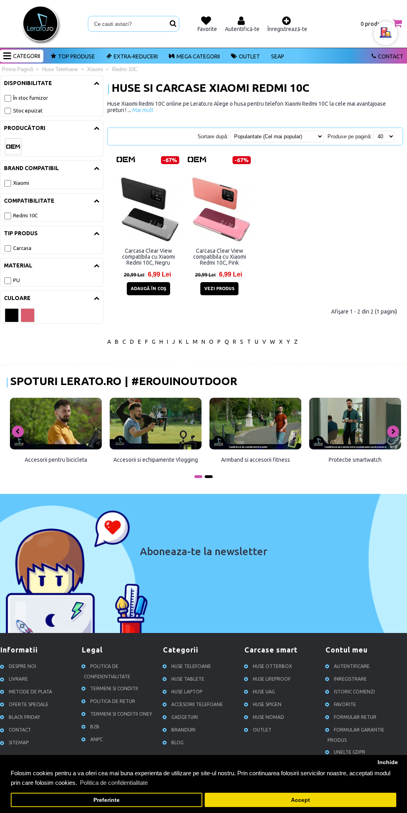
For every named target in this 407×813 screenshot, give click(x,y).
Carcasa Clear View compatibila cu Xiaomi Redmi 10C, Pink (219, 257)
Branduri (183, 729)
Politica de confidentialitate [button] (114, 782)
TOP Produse (76, 56)
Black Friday (24, 717)
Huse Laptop (186, 691)
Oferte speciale (28, 704)
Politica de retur (112, 701)
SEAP (277, 56)
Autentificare (352, 666)
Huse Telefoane (191, 666)
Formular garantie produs (356, 735)
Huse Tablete (187, 678)
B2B (94, 726)
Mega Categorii (198, 56)
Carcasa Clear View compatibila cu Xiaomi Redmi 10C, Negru (148, 257)
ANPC (96, 739)
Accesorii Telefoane (197, 704)
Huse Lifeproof (272, 678)
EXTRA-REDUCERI (136, 56)
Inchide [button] (388, 762)
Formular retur (355, 717)
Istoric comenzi (354, 691)
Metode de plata (30, 691)
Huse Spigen (267, 704)
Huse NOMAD (268, 717)
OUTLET (249, 56)
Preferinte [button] (106, 800)
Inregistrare (350, 678)
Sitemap (19, 742)
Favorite (345, 704)
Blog (177, 742)
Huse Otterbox (272, 666)
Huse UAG (264, 691)
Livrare (18, 678)
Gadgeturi (184, 717)
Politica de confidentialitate (107, 671)
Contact (390, 56)
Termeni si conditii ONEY (121, 713)
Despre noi (22, 666)
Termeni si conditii (114, 688)
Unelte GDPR (349, 752)
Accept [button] (300, 800)
